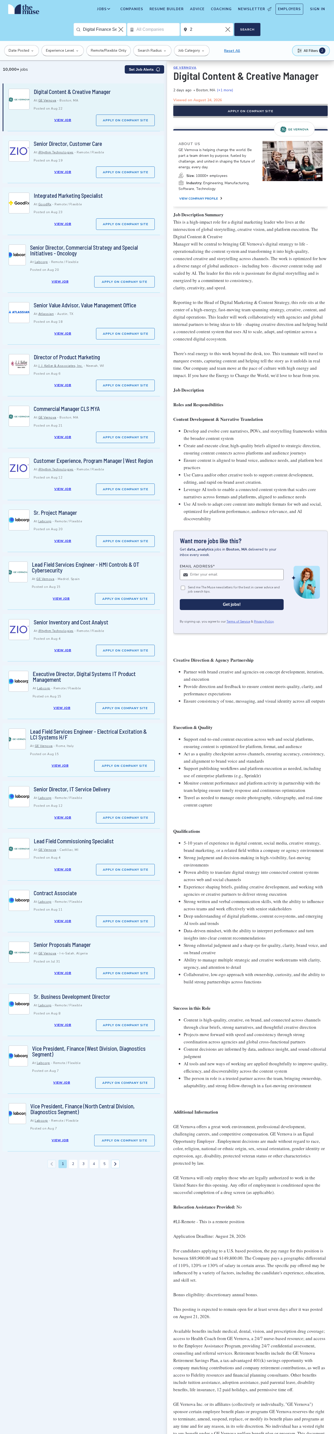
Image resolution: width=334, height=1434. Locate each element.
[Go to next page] (115, 1164)
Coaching (221, 9)
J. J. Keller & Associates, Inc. (60, 366)
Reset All (232, 50)
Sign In (317, 9)
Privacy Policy (264, 622)
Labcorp (41, 262)
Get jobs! (232, 604)
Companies (131, 9)
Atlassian (46, 314)
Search (247, 29)
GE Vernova (47, 100)
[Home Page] (23, 10)
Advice (197, 9)
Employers (289, 9)
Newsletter (251, 9)
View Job (62, 120)
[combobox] (104, 29)
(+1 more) (225, 90)
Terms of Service (238, 622)
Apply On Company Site (125, 120)
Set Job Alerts (141, 69)
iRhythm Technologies (56, 152)
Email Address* (197, 566)
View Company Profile (198, 198)
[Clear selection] (121, 29)
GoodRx (44, 204)
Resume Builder (167, 9)
